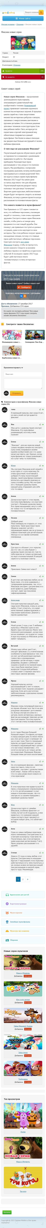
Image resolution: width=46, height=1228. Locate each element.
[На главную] (9, 12)
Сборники (16, 65)
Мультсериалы (16, 913)
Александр (15, 600)
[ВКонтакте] (21, 295)
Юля (13, 805)
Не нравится (24, 77)
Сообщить (25, 287)
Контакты (7, 1212)
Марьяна (14, 729)
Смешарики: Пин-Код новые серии (35, 342)
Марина (14, 702)
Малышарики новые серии (12, 342)
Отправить (16, 393)
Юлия (13, 465)
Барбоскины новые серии (12, 358)
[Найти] (41, 12)
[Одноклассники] (24, 295)
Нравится (24, 71)
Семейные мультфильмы (20, 922)
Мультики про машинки (19, 931)
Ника (13, 761)
